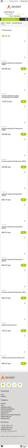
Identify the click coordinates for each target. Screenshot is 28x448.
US (21, 1)
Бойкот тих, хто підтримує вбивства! (10, 414)
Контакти (3, 396)
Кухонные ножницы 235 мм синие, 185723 (14, 292)
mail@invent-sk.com (6, 429)
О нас (2, 394)
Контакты (3, 403)
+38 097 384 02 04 (9, 12)
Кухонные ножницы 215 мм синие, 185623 (14, 161)
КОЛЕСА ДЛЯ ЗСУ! (6, 416)
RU (24, 1)
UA (26, 1)
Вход (11, 16)
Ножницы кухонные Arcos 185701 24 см (13, 357)
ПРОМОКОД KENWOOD (7, 409)
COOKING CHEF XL (6, 407)
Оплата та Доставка (6, 411)
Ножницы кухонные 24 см (9, 325)
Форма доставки (5, 418)
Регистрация (17, 16)
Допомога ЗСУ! (5, 412)
